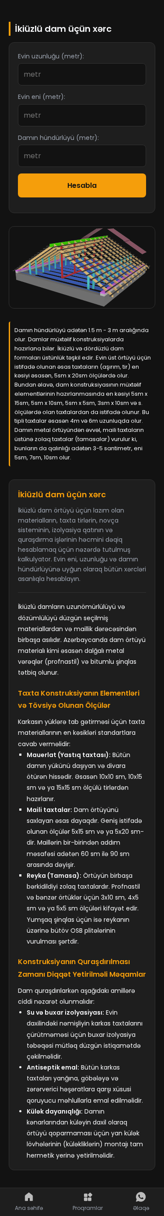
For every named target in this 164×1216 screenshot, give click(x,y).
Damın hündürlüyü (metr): (58, 137)
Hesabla (82, 185)
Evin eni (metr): (41, 96)
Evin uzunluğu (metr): (51, 56)
